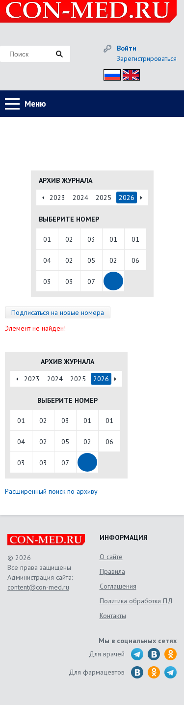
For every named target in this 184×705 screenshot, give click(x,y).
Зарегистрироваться (147, 58)
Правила (112, 571)
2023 (57, 197)
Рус (109, 73)
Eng (128, 73)
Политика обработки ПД (136, 600)
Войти (126, 48)
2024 (80, 197)
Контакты (113, 615)
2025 (103, 197)
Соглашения (118, 586)
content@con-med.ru (38, 587)
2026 (126, 197)
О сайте (111, 556)
